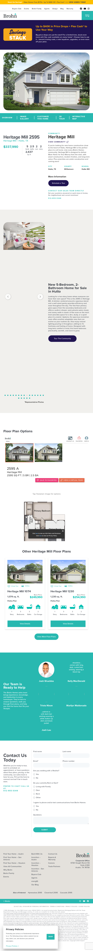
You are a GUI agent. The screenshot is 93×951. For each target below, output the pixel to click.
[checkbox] (61, 776)
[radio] (61, 774)
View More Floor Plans (46, 636)
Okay (50, 936)
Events (6, 877)
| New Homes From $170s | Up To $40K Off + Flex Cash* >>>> (47, 2)
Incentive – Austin (35, 858)
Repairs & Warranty (52, 858)
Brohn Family (8, 873)
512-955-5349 (54, 198)
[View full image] (24, 236)
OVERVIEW (7, 117)
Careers (51, 863)
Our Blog (35, 885)
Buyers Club (36, 874)
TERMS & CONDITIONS (57, 906)
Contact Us (52, 854)
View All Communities (12, 866)
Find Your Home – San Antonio (12, 858)
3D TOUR (62, 117)
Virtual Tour (14, 586)
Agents (34, 878)
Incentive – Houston (35, 864)
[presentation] (8, 296)
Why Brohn (7, 870)
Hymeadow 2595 (35, 892)
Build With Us (36, 854)
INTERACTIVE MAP (78, 117)
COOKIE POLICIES (84, 906)
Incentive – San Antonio (37, 870)
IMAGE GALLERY (24, 117)
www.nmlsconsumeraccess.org (41, 913)
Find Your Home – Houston (14, 863)
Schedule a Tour (58, 183)
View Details (25, 623)
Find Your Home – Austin (13, 854)
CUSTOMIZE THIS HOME (43, 117)
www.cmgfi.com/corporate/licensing (17, 913)
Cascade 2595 (66, 892)
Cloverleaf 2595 (51, 892)
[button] (87, 15)
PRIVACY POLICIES (71, 906)
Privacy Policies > (12, 946)
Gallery (27, 586)
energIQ (34, 881)
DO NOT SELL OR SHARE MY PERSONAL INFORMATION (31, 906)
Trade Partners (54, 866)
